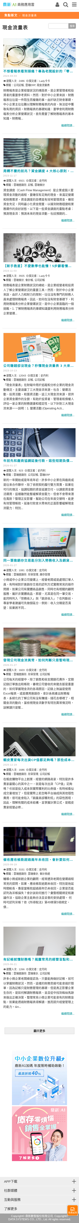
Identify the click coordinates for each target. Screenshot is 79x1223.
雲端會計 (40, 184)
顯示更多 (39, 1030)
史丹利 (43, 180)
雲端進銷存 (20, 184)
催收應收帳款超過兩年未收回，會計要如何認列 (40, 859)
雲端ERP (30, 85)
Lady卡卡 (44, 80)
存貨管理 (33, 574)
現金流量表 (43, 85)
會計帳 (29, 280)
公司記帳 (19, 85)
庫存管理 (45, 574)
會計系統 (45, 873)
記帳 (30, 184)
